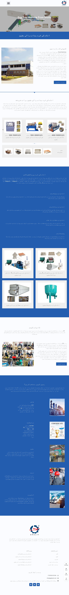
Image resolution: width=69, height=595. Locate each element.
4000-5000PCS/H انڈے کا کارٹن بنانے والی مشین (56, 137)
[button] (8, 3)
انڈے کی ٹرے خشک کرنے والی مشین (17, 305)
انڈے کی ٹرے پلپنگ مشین (51, 305)
